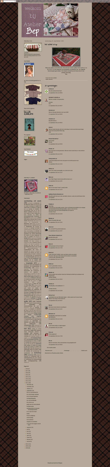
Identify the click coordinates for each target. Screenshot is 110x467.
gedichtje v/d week (28, 243)
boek (39, 223)
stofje (40, 322)
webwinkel (38, 343)
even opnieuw (30, 419)
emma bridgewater (35, 235)
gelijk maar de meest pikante (33, 404)
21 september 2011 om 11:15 (55, 172)
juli (27, 429)
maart (28, 437)
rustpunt (25, 308)
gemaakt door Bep (28, 245)
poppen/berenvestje (28, 295)
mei (28, 433)
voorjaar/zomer (35, 342)
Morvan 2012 (27, 280)
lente (39, 273)
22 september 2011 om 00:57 (55, 300)
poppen (38, 293)
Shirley (50, 168)
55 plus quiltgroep (31, 415)
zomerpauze (29, 359)
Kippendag (26, 269)
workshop (37, 353)
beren (37, 214)
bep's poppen (27, 213)
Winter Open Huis (28, 348)
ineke (50, 185)
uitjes (32, 330)
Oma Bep (28, 285)
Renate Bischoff (53, 138)
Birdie (50, 263)
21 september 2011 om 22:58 (55, 290)
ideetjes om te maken (31, 260)
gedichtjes (37, 243)
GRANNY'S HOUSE (53, 97)
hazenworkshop (27, 253)
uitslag (38, 330)
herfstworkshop (38, 255)
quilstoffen (34, 296)
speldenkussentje (29, 319)
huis (30, 258)
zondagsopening (32, 360)
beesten (37, 209)
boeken (25, 225)
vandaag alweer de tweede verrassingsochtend (33, 409)
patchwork (36, 289)
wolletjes (28, 351)
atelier (37, 206)
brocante (37, 226)
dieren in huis (27, 232)
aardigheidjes (37, 203)
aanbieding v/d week (32, 201)
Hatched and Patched (29, 252)
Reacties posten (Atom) (57, 353)
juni (28, 431)
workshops (30, 355)
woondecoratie (36, 351)
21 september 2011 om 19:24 (55, 279)
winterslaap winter (28, 349)
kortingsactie (36, 270)
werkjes (28, 345)
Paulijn (50, 204)
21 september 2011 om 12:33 (55, 213)
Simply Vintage (37, 313)
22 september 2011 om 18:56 (55, 327)
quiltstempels (29, 303)
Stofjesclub (32, 323)
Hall (40, 246)
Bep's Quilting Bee (36, 213)
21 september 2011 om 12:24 (55, 199)
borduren (35, 225)
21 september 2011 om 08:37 (55, 105)
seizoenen (38, 309)
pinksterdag (32, 290)
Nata (50, 244)
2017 (27, 370)
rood (38, 306)
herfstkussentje (29, 255)
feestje (31, 239)
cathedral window (27, 229)
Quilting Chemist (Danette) (55, 194)
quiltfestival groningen (30, 299)
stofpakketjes (27, 325)
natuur (34, 283)
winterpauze (37, 348)
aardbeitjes (30, 203)
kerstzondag (27, 267)
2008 (27, 448)
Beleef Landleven (28, 211)
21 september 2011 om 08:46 (55, 114)
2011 (27, 382)
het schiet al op (30, 402)
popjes (32, 292)
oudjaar (36, 287)
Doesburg (26, 233)
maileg (32, 277)
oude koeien (27, 287)
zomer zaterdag (37, 357)
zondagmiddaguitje (31, 398)
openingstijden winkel (35, 286)
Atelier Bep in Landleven (30, 207)
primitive (27, 296)
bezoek (36, 220)
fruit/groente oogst (27, 242)
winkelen (32, 346)
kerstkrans (37, 264)
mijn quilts (38, 279)
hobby (25, 258)
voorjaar (28, 342)
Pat (49, 323)
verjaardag (26, 336)
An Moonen (27, 204)
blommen (51, 79)
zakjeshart (26, 356)
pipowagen (26, 292)
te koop (25, 326)
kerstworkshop (35, 266)
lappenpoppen (27, 273)
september (29, 390)
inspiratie (29, 263)
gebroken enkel (36, 242)
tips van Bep (37, 326)
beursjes (31, 220)
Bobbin (34, 223)
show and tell (37, 310)
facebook (37, 236)
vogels (39, 340)
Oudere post (84, 350)
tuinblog (33, 328)
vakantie (26, 334)
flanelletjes (26, 241)
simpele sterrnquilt (29, 313)
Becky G (51, 295)
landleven (26, 272)
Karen (50, 227)
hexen (38, 256)
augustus (29, 427)
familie (26, 238)
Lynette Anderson (28, 274)
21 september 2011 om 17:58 (55, 259)
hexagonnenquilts (30, 256)
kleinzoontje (27, 270)
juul (38, 263)
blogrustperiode (35, 222)
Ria (49, 305)
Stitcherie (26, 322)
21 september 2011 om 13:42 (55, 222)
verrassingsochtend (36, 337)
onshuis (35, 285)
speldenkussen (38, 317)
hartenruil (26, 251)
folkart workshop (35, 241)
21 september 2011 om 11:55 (55, 181)
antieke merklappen (30, 206)
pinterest (38, 290)
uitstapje (26, 333)
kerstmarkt (26, 266)
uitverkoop (36, 333)
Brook (50, 252)
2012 (27, 380)
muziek (34, 280)
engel (25, 236)
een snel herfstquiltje (31, 400)
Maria (50, 177)
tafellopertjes (37, 325)
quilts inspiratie (37, 301)
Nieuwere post (48, 350)
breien (40, 225)
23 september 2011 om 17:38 (55, 336)
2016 (27, 372)
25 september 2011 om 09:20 (55, 344)
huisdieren (35, 258)
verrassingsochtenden (33, 339)
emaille (27, 235)
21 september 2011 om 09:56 (55, 144)
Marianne (51, 313)
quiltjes (38, 299)
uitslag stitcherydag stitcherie (31, 331)
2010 (27, 444)
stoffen (33, 322)
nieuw (40, 283)
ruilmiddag (37, 307)
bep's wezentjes (28, 214)
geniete (37, 245)
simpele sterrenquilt (37, 311)
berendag (26, 217)
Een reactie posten (51, 347)
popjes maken (31, 293)
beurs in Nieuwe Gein (32, 219)
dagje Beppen (35, 229)
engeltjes (31, 236)
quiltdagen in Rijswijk (36, 298)
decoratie (37, 230)
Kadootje (26, 264)
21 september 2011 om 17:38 (55, 247)
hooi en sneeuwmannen (32, 392)
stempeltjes (26, 320)
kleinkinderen (35, 269)
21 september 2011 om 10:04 (55, 154)
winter (37, 346)
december (29, 384)
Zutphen (25, 362)
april (28, 435)
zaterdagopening (28, 357)
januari (28, 441)
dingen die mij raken (35, 232)
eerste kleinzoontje (36, 233)
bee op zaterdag (28, 209)
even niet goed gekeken (32, 396)
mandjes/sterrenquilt (30, 279)
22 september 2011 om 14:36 (55, 319)
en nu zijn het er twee (32, 411)
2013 (27, 378)
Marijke (50, 272)
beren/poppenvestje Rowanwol (31, 216)
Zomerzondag (37, 359)
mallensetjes (38, 277)
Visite (35, 340)
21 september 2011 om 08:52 (55, 122)
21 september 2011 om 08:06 (55, 92)
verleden (26, 337)
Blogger (60, 463)
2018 (27, 368)
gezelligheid (27, 246)
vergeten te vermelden (32, 421)
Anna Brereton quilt (37, 204)
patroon (26, 290)
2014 (27, 376)
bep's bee (37, 211)
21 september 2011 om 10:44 (55, 164)
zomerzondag (30, 417)
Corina (50, 89)
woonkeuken (27, 353)
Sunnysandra (52, 158)
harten (37, 249)
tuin (25, 328)
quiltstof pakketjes (37, 303)
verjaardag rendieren (35, 336)
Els (49, 340)
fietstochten (37, 239)
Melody (50, 218)
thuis (30, 326)
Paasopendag (27, 289)
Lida (50, 127)
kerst (31, 264)
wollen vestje (38, 349)
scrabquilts (31, 308)
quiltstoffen (32, 304)
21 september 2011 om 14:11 (55, 239)
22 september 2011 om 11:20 (55, 309)
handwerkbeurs (27, 249)
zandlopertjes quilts (35, 356)
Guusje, (50, 148)
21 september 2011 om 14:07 (55, 230)
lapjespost (36, 272)
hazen (38, 252)
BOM (30, 225)
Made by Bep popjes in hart (30, 276)
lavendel (33, 273)
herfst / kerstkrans (37, 253)
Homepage (66, 350)
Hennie (50, 283)
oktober (29, 388)
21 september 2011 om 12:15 (55, 189)
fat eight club (33, 238)
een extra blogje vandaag (33, 394)
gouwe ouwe (34, 246)
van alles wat (35, 334)
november (29, 386)
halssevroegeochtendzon (33, 248)
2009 (27, 446)
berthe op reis (33, 217)
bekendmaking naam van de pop (31, 210)
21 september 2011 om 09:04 (55, 134)
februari (29, 439)
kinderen (37, 267)
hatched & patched (35, 251)
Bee (39, 207)
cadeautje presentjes (34, 227)
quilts (26, 301)
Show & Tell (28, 310)
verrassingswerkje (28, 340)
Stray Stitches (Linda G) (54, 235)
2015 (27, 374)
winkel (34, 345)
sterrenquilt (35, 320)
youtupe (38, 354)
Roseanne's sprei (28, 307)
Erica (50, 332)
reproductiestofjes (28, 306)
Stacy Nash (37, 319)
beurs (39, 217)
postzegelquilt (38, 295)
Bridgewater (29, 226)
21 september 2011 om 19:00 (55, 267)
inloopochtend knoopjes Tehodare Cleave (32, 261)
